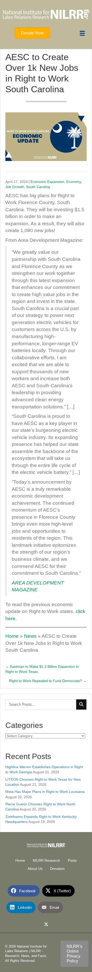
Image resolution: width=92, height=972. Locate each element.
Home (12, 636)
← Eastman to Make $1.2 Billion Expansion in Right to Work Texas (42, 669)
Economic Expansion (47, 182)
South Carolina (38, 187)
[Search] (81, 704)
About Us (35, 869)
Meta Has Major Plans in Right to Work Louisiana (45, 792)
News (30, 636)
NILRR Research (46, 860)
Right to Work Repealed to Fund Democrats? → (48, 681)
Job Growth (14, 187)
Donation (57, 869)
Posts (72, 860)
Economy (73, 182)
